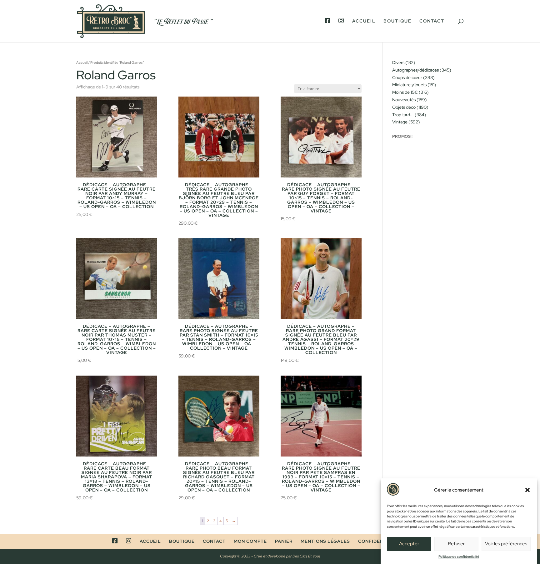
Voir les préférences (506, 544)
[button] (527, 490)
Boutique (397, 21)
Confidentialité (380, 541)
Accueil (364, 21)
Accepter (409, 544)
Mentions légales (325, 541)
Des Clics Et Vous (306, 556)
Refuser (456, 544)
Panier (283, 541)
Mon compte (250, 541)
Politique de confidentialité (458, 556)
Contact (431, 21)
